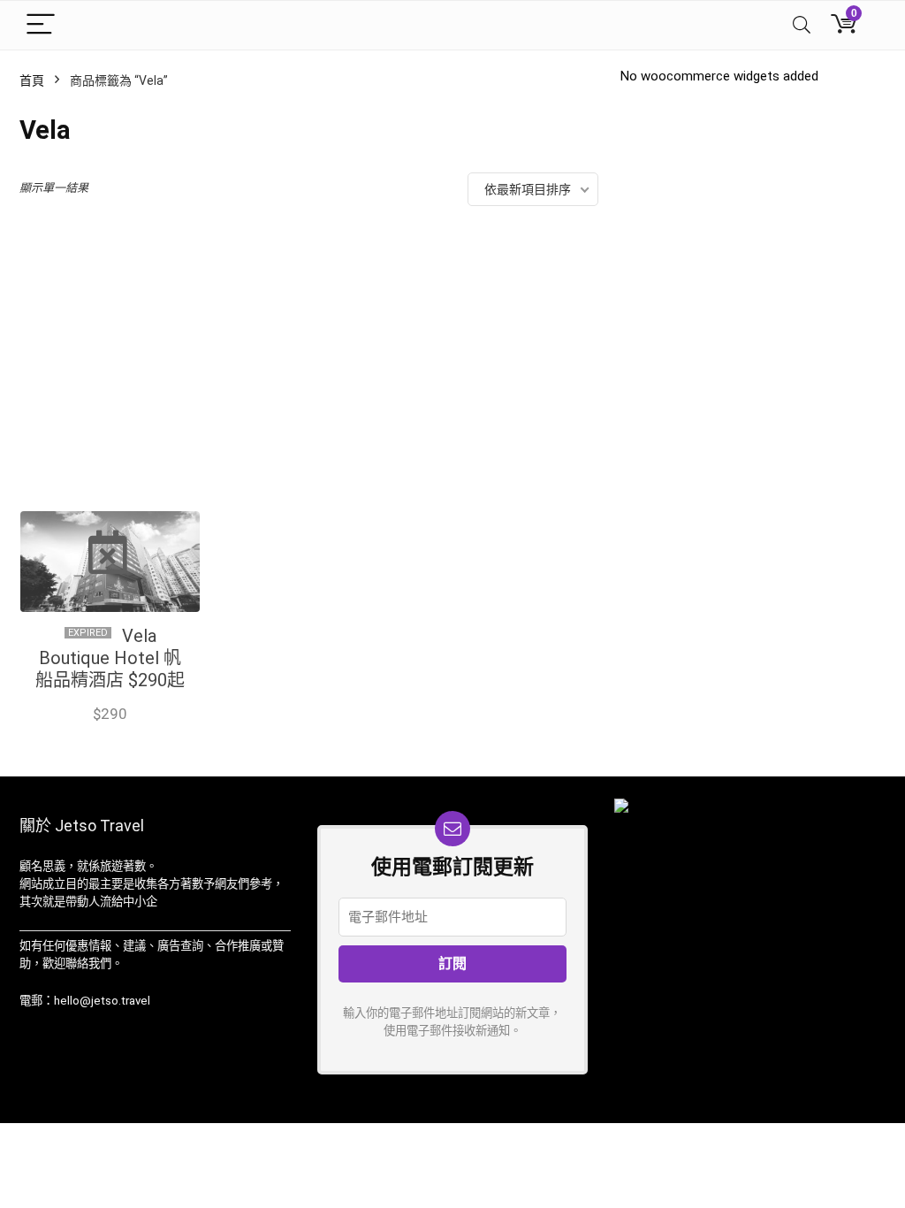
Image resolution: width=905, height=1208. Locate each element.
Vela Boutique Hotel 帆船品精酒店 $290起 (110, 658)
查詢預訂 (110, 732)
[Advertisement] (308, 372)
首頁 (31, 80)
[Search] (801, 25)
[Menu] (40, 25)
